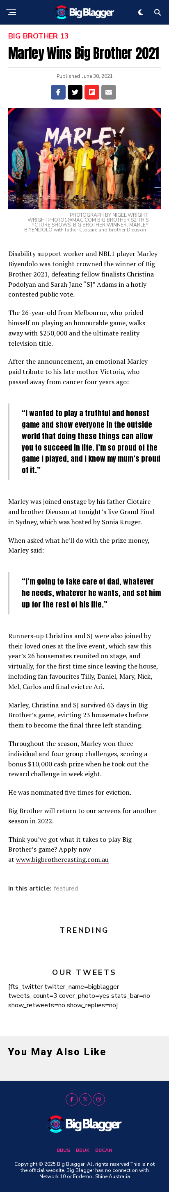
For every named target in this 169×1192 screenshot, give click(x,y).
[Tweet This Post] (75, 92)
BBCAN (103, 1150)
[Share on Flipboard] (91, 92)
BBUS (63, 1150)
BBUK (82, 1150)
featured (66, 888)
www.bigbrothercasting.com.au (62, 859)
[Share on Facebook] (58, 92)
